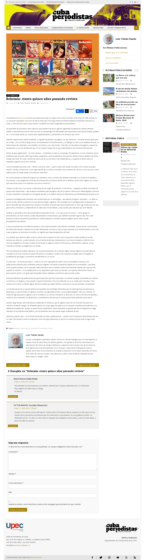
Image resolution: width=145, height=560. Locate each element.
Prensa (50, 328)
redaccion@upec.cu (23, 545)
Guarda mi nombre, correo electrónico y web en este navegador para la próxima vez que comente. (44, 504)
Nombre (12, 474)
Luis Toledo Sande (28, 103)
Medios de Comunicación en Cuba (78, 2)
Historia (27, 328)
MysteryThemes (36, 557)
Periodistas (43, 328)
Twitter (100, 558)
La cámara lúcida (83, 28)
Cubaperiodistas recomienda (62, 28)
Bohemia (17, 328)
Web (10, 492)
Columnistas (17, 28)
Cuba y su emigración (113, 58)
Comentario (13, 452)
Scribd (125, 558)
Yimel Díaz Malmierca (125, 84)
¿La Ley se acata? (111, 63)
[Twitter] (87, 111)
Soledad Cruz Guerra (125, 110)
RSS (133, 558)
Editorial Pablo (98, 28)
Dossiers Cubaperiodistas (116, 28)
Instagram (109, 558)
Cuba (22, 328)
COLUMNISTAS (12, 96)
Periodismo (35, 328)
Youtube (118, 558)
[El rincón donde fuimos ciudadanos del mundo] (108, 91)
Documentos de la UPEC (36, 2)
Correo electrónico (16, 483)
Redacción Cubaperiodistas (123, 128)
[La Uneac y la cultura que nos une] (108, 78)
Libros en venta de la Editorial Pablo (129, 149)
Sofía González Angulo (126, 97)
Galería (28, 28)
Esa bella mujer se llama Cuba (19, 365)
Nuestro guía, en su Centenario (116, 53)
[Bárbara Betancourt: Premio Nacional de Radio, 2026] (108, 118)
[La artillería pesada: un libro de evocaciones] (108, 105)
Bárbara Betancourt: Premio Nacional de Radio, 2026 (125, 117)
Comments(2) (43, 103)
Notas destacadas (41, 28)
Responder (13, 396)
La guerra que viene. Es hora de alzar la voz (88, 365)
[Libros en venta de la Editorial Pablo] (111, 147)
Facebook (92, 558)
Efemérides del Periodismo (55, 2)
